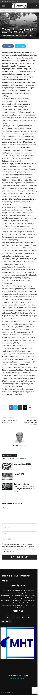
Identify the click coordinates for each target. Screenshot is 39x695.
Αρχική (3, 10)
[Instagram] (23, 617)
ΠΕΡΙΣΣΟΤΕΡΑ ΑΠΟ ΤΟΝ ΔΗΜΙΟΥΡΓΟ (15, 458)
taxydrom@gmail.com (17, 678)
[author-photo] (20, 442)
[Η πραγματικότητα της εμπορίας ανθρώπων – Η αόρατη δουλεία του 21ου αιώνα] (7, 486)
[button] (3, 6)
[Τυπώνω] (20, 407)
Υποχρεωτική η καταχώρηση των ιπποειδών (30, 422)
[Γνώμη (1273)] (7, 476)
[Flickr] (18, 617)
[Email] (25, 407)
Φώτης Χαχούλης (9, 35)
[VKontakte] (28, 617)
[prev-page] (3, 496)
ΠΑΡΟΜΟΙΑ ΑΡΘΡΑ (9, 456)
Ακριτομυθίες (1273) (22, 464)
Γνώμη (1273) (19, 474)
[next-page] (6, 496)
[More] (29, 46)
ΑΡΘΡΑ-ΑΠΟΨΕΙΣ (12, 10)
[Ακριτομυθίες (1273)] (7, 466)
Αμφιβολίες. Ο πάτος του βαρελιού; (9, 421)
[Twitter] (15, 407)
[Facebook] (11, 407)
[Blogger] (8, 617)
